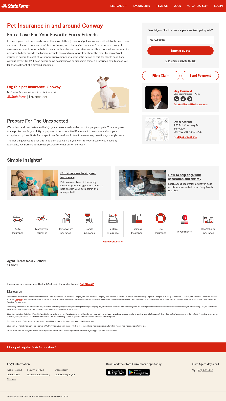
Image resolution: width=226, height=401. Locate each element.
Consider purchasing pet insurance (78, 175)
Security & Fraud (35, 370)
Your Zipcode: (157, 39)
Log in (218, 6)
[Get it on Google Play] (139, 372)
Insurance (117, 6)
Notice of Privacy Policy (38, 374)
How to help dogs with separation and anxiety (184, 177)
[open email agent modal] (183, 99)
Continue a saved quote (180, 60)
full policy (19, 299)
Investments (141, 6)
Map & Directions (187, 137)
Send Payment (200, 75)
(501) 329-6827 (199, 6)
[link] (15, 6)
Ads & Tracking (14, 370)
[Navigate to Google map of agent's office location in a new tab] (189, 98)
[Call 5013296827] (176, 98)
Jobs (177, 6)
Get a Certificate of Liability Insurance (190, 104)
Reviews (162, 6)
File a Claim (160, 75)
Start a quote (180, 50)
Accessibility (61, 370)
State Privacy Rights (65, 374)
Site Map (11, 379)
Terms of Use (13, 374)
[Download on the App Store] (116, 372)
